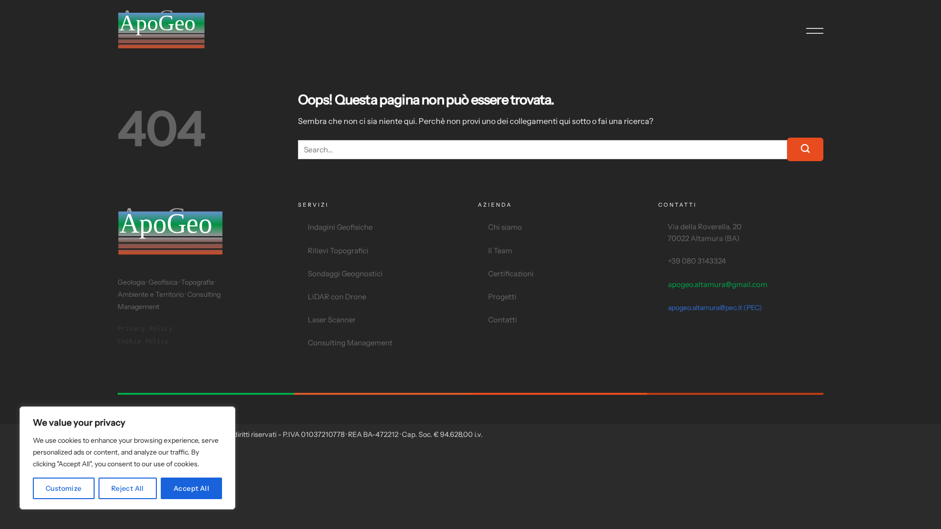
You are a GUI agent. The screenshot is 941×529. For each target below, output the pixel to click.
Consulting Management (350, 342)
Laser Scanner (332, 319)
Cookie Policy (143, 341)
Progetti (502, 296)
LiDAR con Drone (337, 296)
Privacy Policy (145, 328)
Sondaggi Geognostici (345, 273)
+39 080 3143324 (697, 260)
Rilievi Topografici (338, 250)
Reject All (127, 488)
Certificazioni (511, 273)
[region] (127, 458)
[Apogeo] (176, 31)
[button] (814, 31)
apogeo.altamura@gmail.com (718, 284)
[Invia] (805, 149)
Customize (64, 488)
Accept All (191, 488)
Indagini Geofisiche (340, 227)
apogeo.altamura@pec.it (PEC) (715, 307)
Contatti (502, 319)
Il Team (500, 250)
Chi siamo (505, 227)
